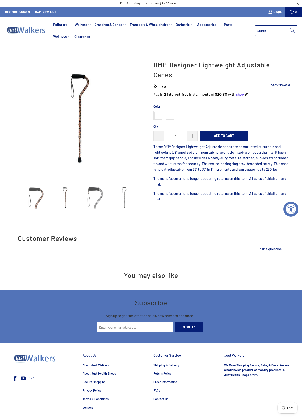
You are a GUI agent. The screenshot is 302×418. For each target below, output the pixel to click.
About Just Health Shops (99, 373)
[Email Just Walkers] (31, 378)
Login (277, 12)
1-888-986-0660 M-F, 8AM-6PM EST (29, 12)
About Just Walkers (96, 365)
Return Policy (162, 373)
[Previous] (15, 118)
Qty (155, 126)
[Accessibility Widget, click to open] (290, 209)
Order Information (165, 382)
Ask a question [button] (270, 249)
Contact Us (160, 399)
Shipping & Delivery (166, 365)
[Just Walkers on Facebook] (15, 378)
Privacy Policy (92, 390)
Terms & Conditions (96, 399)
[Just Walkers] (26, 30)
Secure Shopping (94, 382)
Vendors (88, 407)
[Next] (145, 118)
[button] (62, 25)
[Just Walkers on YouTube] (23, 378)
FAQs (156, 390)
